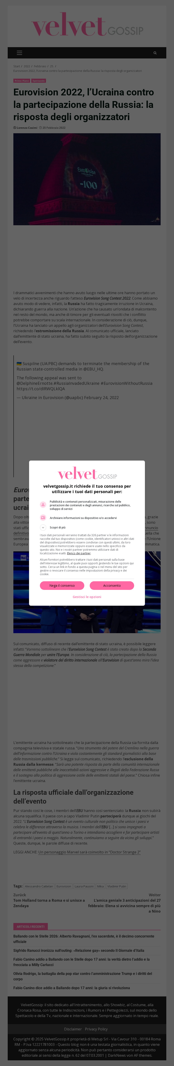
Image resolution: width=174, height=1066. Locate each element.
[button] (87, 527)
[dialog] (87, 533)
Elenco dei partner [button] (79, 553)
